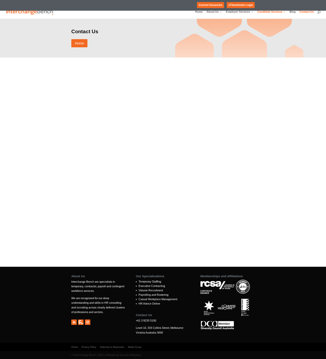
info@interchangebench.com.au (76, 119)
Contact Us (306, 12)
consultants (125, 89)
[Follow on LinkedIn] (74, 322)
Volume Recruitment (151, 290)
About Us (212, 12)
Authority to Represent (112, 347)
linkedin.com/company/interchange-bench (83, 126)
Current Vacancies (210, 5)
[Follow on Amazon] (81, 322)
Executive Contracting (152, 286)
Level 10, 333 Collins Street (73, 112)
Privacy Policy (89, 347)
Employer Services (238, 12)
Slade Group (134, 347)
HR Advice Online (149, 303)
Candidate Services (269, 12)
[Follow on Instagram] (87, 322)
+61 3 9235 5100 (66, 105)
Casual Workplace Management (158, 299)
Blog (292, 12)
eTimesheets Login (240, 5)
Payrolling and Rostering (153, 294)
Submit (269, 147)
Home (199, 12)
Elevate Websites (130, 355)
